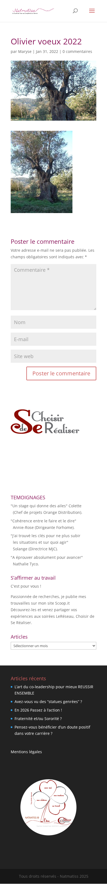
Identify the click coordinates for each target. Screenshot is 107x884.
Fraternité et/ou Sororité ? (38, 718)
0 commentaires (77, 51)
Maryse (25, 51)
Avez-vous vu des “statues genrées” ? (48, 701)
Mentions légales (26, 751)
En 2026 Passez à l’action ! (38, 710)
